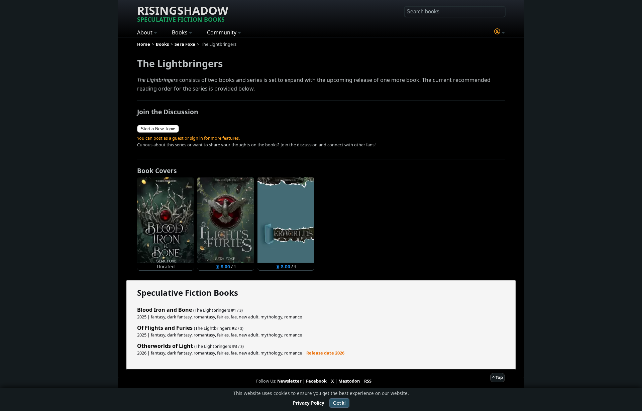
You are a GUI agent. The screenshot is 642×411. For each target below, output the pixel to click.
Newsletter (289, 381)
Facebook (316, 381)
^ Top (497, 377)
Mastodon (349, 381)
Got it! (339, 403)
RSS (367, 381)
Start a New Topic (158, 128)
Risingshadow (182, 13)
